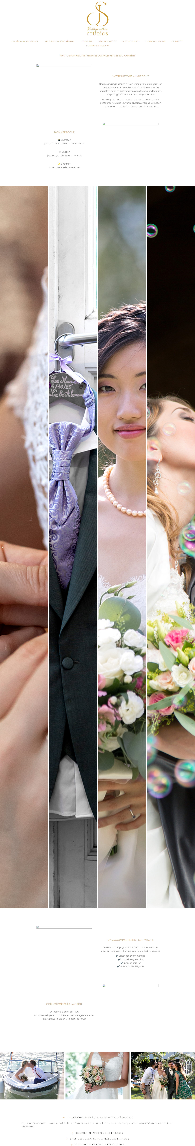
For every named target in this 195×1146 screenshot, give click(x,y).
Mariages (86, 41)
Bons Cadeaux (131, 41)
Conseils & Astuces (98, 45)
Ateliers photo (107, 41)
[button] (2, 547)
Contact (177, 41)
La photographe (156, 41)
